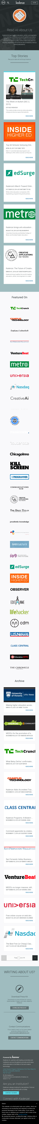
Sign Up (5, 1072)
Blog (32, 1069)
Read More (29, 116)
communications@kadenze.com (19, 1033)
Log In (34, 2)
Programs (14, 1069)
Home (4, 1069)
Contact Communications (19, 1037)
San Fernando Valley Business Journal (22, 859)
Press (28, 1069)
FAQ (25, 1069)
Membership (20, 1069)
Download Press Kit (19, 1008)
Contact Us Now (11, 1093)
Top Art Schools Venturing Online (19, 145)
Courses (9, 1069)
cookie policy (23, 1114)
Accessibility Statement (14, 1071)
